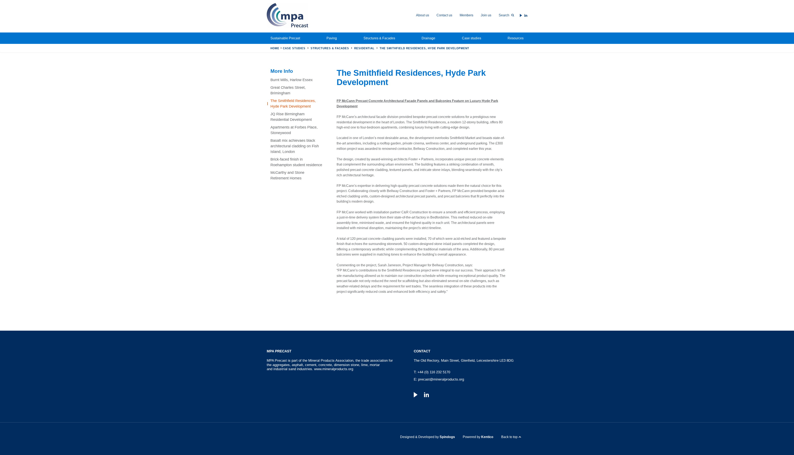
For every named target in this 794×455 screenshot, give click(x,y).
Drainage (428, 38)
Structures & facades (330, 48)
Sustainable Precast (285, 38)
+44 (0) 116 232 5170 (433, 372)
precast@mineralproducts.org (441, 379)
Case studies (471, 38)
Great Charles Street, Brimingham (288, 90)
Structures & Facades (379, 38)
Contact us (444, 15)
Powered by (478, 437)
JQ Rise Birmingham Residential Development (291, 117)
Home (274, 48)
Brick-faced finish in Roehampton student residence (296, 162)
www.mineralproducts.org (333, 369)
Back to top (509, 437)
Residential (364, 48)
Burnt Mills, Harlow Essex (291, 80)
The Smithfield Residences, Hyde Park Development (293, 103)
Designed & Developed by (427, 437)
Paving (331, 38)
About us (422, 15)
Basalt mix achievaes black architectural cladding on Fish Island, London (294, 146)
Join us (486, 15)
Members (466, 15)
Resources (516, 38)
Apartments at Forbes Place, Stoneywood (294, 130)
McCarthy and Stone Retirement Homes (287, 175)
